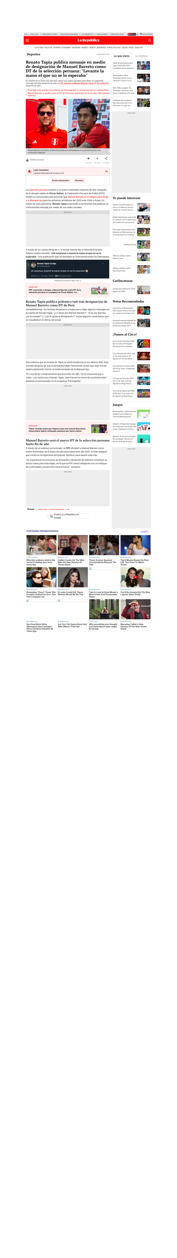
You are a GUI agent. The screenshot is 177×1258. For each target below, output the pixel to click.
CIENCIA (92, 47)
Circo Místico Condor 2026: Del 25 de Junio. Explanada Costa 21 (124, 368)
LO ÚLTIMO (39, 47)
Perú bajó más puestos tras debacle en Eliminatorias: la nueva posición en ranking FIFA (68, 90)
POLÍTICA (48, 47)
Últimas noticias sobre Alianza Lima (121, 257)
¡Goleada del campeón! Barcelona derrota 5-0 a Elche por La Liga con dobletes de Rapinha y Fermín (122, 105)
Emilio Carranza (37, 160)
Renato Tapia (43, 509)
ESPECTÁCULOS (114, 47)
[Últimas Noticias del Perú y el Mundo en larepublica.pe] (88, 40)
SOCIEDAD (76, 47)
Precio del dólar (117, 34)
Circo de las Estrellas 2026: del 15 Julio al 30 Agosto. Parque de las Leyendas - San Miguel (124, 345)
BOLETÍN (138, 47)
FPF (68, 509)
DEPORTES (101, 47)
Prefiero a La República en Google (66, 516)
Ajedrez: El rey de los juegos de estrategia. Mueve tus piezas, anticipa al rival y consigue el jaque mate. (124, 440)
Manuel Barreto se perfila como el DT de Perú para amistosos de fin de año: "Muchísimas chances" (68, 94)
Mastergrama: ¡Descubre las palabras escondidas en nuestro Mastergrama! (124, 414)
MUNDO (85, 47)
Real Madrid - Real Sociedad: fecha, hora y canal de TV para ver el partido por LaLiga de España (122, 80)
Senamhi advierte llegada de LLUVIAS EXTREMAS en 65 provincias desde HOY (124, 323)
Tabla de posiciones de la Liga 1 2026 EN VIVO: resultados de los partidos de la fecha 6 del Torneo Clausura (124, 68)
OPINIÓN (56, 47)
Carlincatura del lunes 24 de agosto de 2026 (124, 290)
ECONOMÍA (66, 47)
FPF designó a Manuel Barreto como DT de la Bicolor (84, 83)
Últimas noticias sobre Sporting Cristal (121, 269)
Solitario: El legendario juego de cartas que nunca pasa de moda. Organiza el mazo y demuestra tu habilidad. (124, 428)
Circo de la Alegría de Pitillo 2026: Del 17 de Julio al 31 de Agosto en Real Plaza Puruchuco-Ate (124, 395)
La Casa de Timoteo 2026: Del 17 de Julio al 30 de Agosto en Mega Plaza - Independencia (123, 382)
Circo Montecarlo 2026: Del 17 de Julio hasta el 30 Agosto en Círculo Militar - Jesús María (124, 357)
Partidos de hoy (130, 245)
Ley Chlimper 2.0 (87, 34)
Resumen (79, 180)
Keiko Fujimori (102, 34)
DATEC (131, 47)
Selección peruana (57, 509)
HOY (25, 34)
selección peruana (38, 189)
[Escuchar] (88, 158)
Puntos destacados (60, 180)
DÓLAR (125, 47)
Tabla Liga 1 (34, 34)
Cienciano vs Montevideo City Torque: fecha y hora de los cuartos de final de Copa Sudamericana (124, 312)
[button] (27, 40)
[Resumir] (97, 158)
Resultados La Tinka (49, 34)
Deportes (33, 54)
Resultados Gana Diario (69, 34)
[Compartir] (106, 158)
